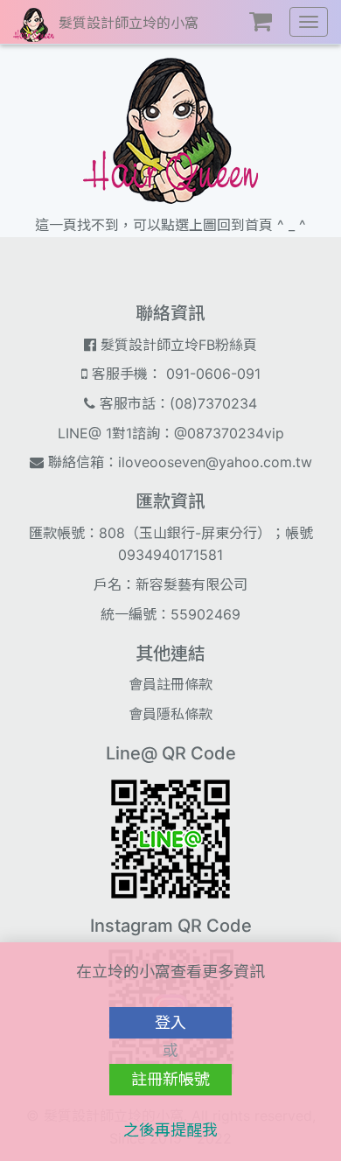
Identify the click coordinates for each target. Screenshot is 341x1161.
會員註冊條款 (170, 684)
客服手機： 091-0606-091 (174, 373)
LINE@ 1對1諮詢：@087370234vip (171, 433)
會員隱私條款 (170, 714)
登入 (170, 1022)
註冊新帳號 (170, 1079)
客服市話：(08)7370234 (176, 403)
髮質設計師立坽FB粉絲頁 (176, 344)
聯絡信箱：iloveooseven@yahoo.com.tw (178, 462)
